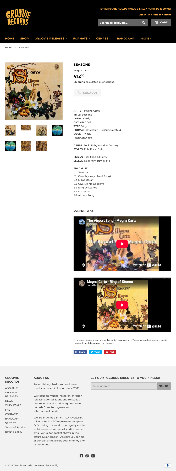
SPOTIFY (10, 423)
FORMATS (80, 38)
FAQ (7, 409)
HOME (9, 38)
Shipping (79, 81)
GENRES (102, 38)
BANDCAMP (125, 38)
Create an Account (161, 14)
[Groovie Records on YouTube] (93, 456)
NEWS (9, 400)
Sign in (142, 14)
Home (8, 47)
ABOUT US (11, 388)
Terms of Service (15, 427)
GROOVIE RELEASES (50, 38)
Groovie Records (23, 465)
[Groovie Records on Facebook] (81, 456)
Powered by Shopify (46, 465)
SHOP (24, 38)
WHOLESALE (13, 405)
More (144, 38)
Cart (163, 22)
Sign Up (164, 386)
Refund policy (13, 431)
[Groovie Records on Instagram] (87, 456)
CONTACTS (12, 414)
